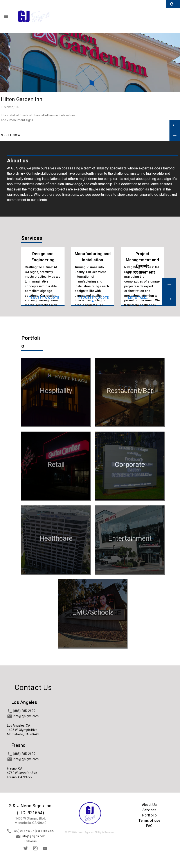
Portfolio (149, 815)
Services (149, 810)
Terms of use (149, 820)
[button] (174, 125)
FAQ (149, 826)
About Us (149, 805)
